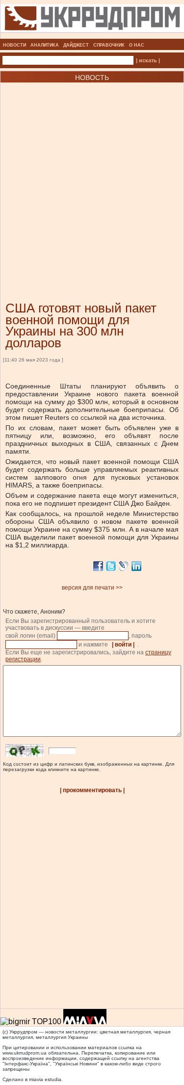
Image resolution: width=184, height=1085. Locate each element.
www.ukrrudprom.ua (24, 1053)
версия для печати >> (92, 587)
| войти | (123, 644)
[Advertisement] (92, 177)
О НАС (136, 45)
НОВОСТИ (14, 45)
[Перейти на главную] (92, 36)
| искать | (148, 60)
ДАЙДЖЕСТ (76, 45)
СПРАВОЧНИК (109, 45)
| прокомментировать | (92, 790)
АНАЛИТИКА (44, 45)
